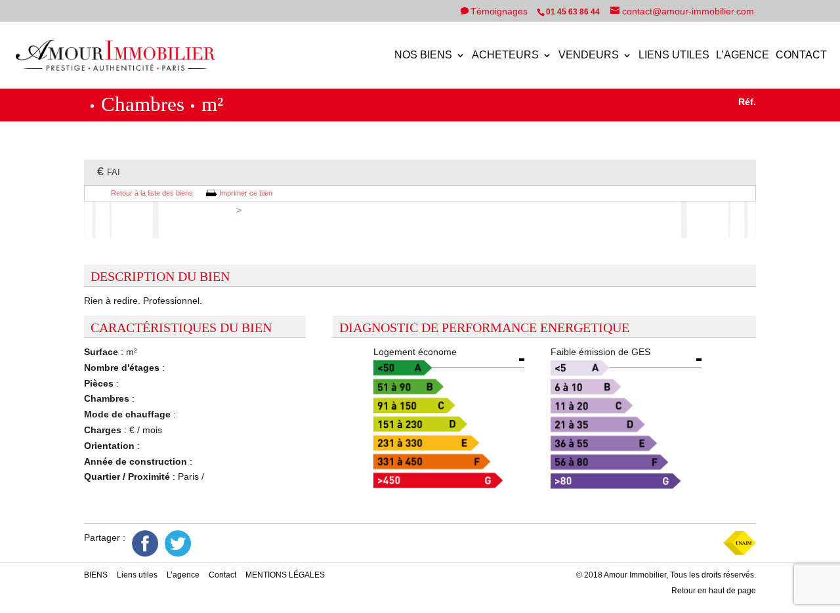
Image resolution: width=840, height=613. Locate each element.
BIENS (96, 575)
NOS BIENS (423, 55)
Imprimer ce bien (245, 193)
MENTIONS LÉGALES (285, 575)
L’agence (742, 55)
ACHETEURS (505, 55)
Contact (801, 55)
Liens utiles (674, 55)
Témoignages (500, 11)
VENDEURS (588, 55)
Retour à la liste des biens (152, 193)
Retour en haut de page (713, 590)
